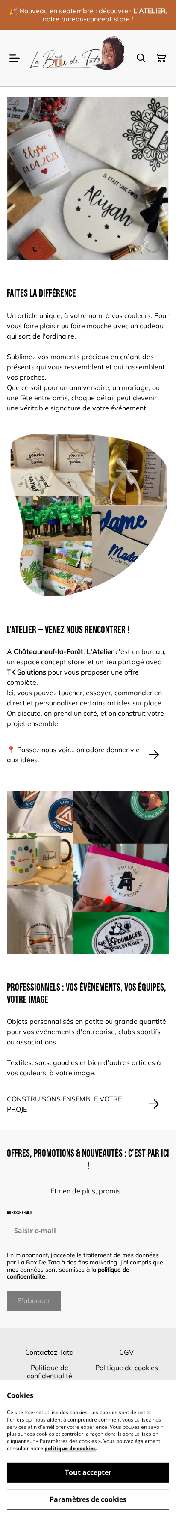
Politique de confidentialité (49, 1371)
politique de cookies (70, 1448)
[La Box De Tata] (76, 58)
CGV (126, 1352)
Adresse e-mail (20, 1213)
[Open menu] (14, 58)
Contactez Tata (49, 1352)
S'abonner (34, 1300)
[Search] (141, 58)
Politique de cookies (126, 1367)
